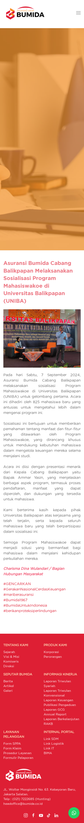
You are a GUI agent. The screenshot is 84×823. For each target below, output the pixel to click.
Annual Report (55, 714)
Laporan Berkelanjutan (61, 719)
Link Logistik (54, 743)
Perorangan (53, 656)
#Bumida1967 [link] (15, 600)
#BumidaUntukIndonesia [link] (25, 605)
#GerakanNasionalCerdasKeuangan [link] (34, 589)
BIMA (48, 753)
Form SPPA (12, 743)
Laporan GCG (54, 709)
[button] (78, 13)
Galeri (8, 690)
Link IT (49, 748)
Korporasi (51, 652)
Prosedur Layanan (17, 753)
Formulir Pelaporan (18, 758)
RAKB (48, 724)
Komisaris (11, 661)
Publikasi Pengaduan (60, 705)
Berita (8, 681)
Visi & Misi (11, 656)
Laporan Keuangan (58, 700)
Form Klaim (12, 748)
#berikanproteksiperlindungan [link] (29, 611)
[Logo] (25, 13)
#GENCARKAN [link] (17, 584)
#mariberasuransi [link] (18, 594)
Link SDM (51, 739)
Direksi (8, 666)
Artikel (8, 686)
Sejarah (9, 652)
